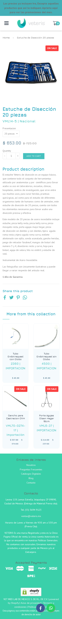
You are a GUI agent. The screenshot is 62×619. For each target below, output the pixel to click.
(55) (27, 509)
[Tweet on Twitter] (11, 297)
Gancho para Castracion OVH (15, 417)
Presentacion (9, 128)
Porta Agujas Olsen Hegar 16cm (46, 418)
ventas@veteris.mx (31, 516)
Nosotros (31, 465)
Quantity (7, 150)
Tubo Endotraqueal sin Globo (46, 356)
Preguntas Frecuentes (31, 469)
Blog (31, 478)
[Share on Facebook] (5, 297)
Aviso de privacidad (31, 602)
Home (6, 37)
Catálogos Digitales (31, 473)
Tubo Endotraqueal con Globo (15, 356)
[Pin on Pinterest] (18, 297)
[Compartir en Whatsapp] (25, 297)
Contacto (31, 482)
